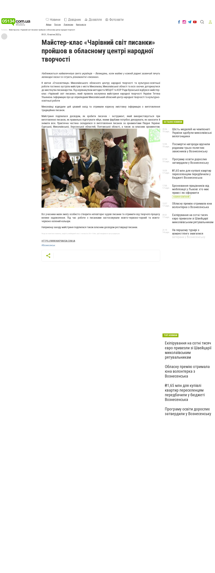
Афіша (48, 24)
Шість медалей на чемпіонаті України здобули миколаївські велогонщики (192, 132)
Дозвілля (95, 19)
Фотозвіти (116, 19)
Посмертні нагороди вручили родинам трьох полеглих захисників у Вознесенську (191, 147)
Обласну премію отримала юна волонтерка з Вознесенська (192, 205)
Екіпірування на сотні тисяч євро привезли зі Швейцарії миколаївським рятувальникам (192, 218)
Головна (4, 30)
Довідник (74, 19)
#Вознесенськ (48, 245)
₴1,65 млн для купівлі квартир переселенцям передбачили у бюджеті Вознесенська (191, 174)
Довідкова (68, 24)
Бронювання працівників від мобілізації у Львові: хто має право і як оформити (190, 189)
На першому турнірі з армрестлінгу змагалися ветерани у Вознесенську (188, 233)
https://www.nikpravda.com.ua (58, 241)
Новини (55, 19)
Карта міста (81, 24)
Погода (57, 24)
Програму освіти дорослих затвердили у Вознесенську (190, 160)
